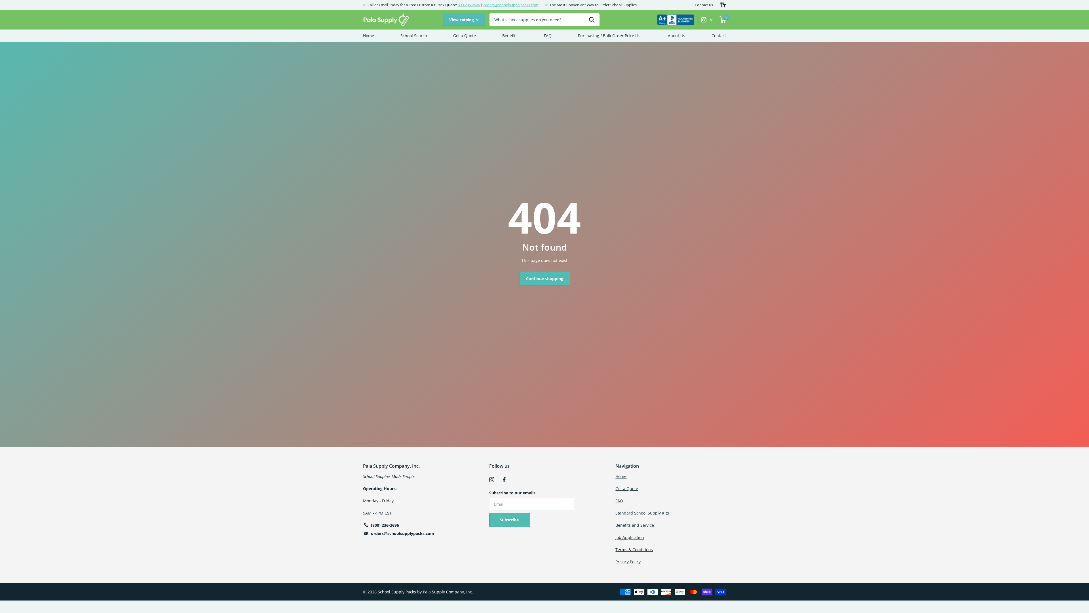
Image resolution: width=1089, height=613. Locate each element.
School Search (413, 35)
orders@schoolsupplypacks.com (511, 4)
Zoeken (592, 19)
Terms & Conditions (634, 549)
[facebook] (504, 479)
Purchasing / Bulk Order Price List (610, 35)
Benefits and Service (634, 525)
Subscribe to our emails (512, 493)
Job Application (629, 537)
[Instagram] (491, 479)
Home (368, 35)
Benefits (510, 35)
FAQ (548, 35)
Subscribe (510, 519)
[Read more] (707, 19)
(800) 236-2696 (385, 525)
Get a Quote (464, 35)
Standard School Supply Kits (642, 513)
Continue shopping (544, 278)
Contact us (704, 4)
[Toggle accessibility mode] (723, 5)
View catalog (462, 19)
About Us (676, 35)
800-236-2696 (469, 4)
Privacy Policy (628, 561)
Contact (719, 35)
